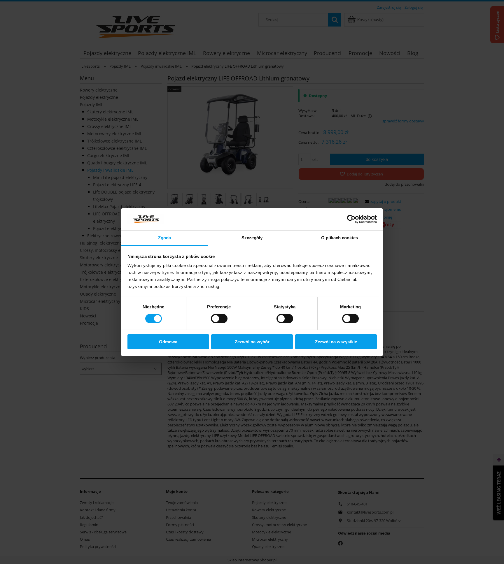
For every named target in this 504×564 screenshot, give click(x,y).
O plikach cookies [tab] (339, 237)
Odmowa (168, 341)
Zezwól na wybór (252, 341)
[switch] (219, 318)
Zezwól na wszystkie (336, 341)
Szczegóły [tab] (252, 237)
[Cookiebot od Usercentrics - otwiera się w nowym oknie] (351, 219)
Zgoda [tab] (164, 237)
